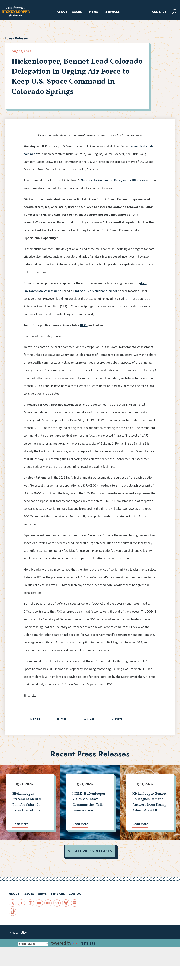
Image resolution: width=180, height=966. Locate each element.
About (62, 12)
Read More (20, 824)
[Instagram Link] (30, 903)
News (93, 12)
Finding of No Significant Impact (95, 291)
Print (35, 719)
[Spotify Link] (56, 903)
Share (89, 719)
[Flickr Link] (48, 903)
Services (112, 12)
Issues (76, 12)
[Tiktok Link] (12, 911)
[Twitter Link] (12, 903)
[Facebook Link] (21, 903)
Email (62, 719)
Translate (87, 943)
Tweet (116, 719)
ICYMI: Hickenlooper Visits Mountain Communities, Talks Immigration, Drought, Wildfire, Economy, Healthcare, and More (89, 810)
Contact (159, 12)
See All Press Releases (90, 851)
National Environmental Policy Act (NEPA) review (114, 180)
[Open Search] (174, 12)
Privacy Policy (18, 933)
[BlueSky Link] (65, 903)
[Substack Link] (74, 903)
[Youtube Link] (39, 903)
